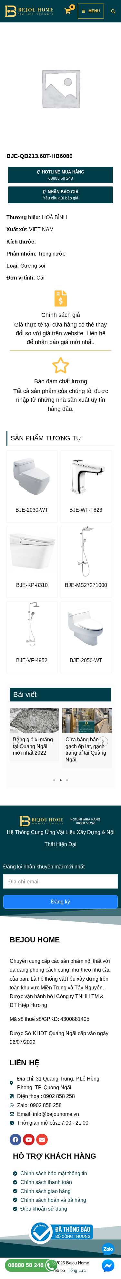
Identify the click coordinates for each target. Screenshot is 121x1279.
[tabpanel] (34, 734)
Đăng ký (60, 901)
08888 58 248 (26, 1265)
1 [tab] (54, 780)
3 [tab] (67, 780)
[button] (18, 741)
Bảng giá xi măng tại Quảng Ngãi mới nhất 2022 (33, 746)
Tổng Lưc (77, 1270)
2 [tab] (60, 780)
